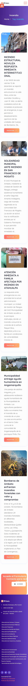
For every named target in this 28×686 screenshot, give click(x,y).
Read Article (10, 130)
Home (6, 19)
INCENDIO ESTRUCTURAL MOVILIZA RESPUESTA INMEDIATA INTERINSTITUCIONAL (13, 66)
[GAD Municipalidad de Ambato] (5, 2)
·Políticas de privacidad (8, 680)
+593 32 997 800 (8, 608)
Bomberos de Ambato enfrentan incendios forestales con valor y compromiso (12, 490)
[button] (2, 6)
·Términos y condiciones (8, 678)
